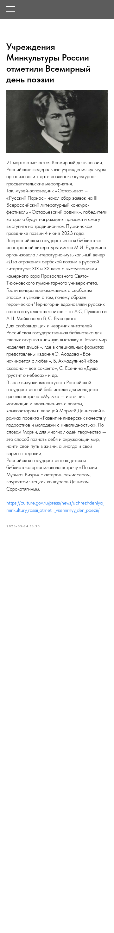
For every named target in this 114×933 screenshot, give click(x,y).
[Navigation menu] (10, 9)
